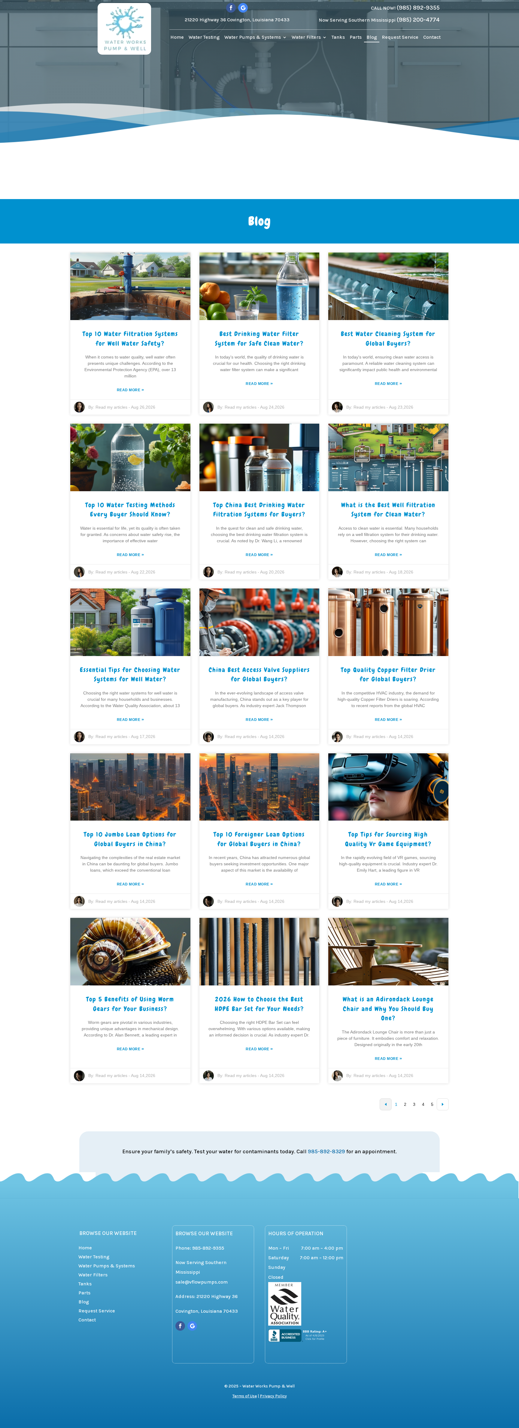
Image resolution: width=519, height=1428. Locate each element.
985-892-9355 (208, 1248)
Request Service (400, 37)
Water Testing (204, 37)
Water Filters (306, 37)
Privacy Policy (273, 1396)
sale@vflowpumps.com (201, 1282)
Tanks (338, 37)
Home (177, 37)
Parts (356, 37)
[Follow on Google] (243, 8)
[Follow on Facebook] (231, 8)
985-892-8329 (326, 1151)
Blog (371, 37)
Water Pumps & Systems (252, 37)
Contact (432, 37)
